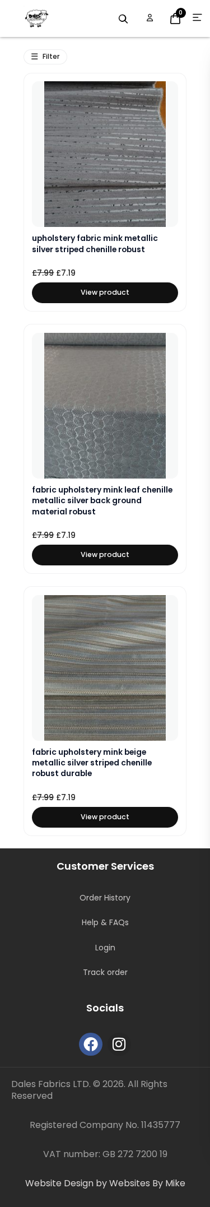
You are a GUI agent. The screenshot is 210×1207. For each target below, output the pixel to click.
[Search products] (123, 19)
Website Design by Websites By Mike (105, 1183)
